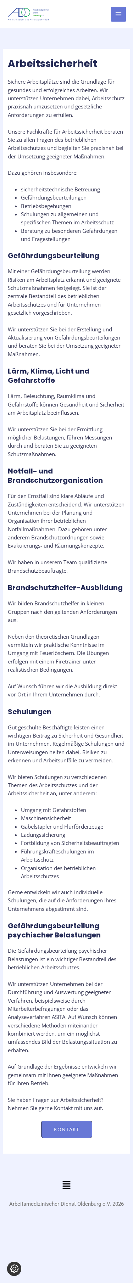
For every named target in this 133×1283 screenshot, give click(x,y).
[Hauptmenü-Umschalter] (118, 14)
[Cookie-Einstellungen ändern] (14, 1269)
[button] (66, 1129)
